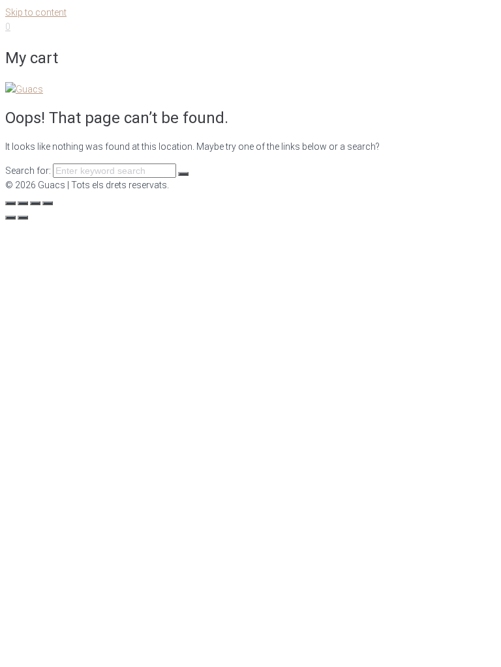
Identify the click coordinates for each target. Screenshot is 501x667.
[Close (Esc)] (10, 203)
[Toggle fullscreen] (35, 203)
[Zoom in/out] (47, 203)
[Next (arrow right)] (23, 218)
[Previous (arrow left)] (10, 218)
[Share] (23, 203)
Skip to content (36, 12)
